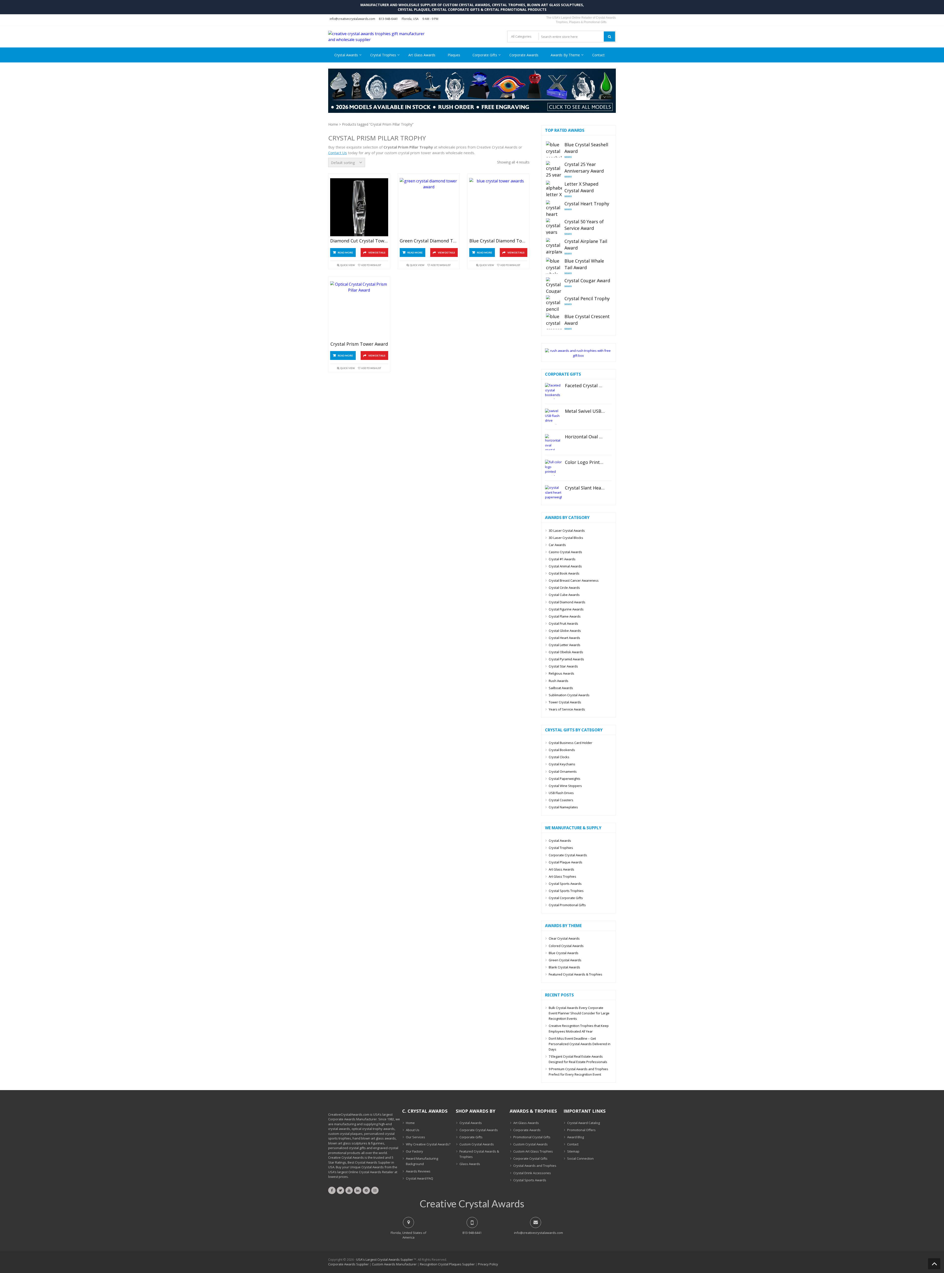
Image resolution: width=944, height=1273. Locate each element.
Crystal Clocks (559, 757)
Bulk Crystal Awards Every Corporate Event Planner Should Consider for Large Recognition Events (579, 1013)
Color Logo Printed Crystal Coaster (585, 462)
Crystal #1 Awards (562, 559)
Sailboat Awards (561, 688)
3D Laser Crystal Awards (567, 530)
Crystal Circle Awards (564, 587)
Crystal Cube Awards (564, 594)
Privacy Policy (488, 1264)
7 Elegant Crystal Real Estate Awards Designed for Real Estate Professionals (578, 1059)
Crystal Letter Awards (564, 645)
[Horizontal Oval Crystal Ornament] (553, 442)
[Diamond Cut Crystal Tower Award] (359, 207)
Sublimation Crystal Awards (569, 695)
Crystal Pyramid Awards (566, 659)
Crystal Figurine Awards (566, 609)
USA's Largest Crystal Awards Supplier (384, 1259)
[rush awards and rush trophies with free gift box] (578, 355)
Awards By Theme (565, 55)
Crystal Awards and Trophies (534, 1165)
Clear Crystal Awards (564, 938)
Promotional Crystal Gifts (531, 1137)
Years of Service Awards (567, 709)
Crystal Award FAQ (419, 1178)
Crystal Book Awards (564, 573)
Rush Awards (558, 681)
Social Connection (580, 1158)
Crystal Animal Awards (565, 566)
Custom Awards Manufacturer (394, 1264)
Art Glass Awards (421, 55)
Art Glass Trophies (562, 876)
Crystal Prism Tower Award (359, 344)
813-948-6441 (388, 19)
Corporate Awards (523, 55)
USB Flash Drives (561, 793)
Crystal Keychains (562, 764)
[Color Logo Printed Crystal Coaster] (553, 468)
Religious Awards (561, 673)
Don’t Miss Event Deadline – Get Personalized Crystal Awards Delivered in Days (579, 1043)
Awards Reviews (418, 1171)
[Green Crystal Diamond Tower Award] (429, 207)
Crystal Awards (346, 55)
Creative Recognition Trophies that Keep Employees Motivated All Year (579, 1028)
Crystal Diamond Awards (567, 602)
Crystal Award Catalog (583, 1123)
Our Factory (414, 1151)
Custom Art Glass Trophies (533, 1151)
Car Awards (557, 545)
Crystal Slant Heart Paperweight (585, 488)
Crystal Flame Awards (565, 616)
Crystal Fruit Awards (563, 623)
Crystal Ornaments (563, 771)
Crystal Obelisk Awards (566, 652)
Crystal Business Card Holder (570, 742)
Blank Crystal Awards (564, 967)
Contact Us (337, 152)
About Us (412, 1130)
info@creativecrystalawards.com (352, 19)
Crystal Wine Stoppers (565, 786)
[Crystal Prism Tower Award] (359, 310)
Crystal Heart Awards (564, 638)
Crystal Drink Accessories (532, 1173)
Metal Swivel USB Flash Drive (585, 411)
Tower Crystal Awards (565, 702)
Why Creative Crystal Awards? (428, 1144)
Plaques (454, 55)
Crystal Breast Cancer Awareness (574, 580)
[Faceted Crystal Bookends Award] (553, 391)
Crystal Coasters (561, 800)
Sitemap (573, 1151)
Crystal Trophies (383, 55)
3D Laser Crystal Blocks (566, 537)
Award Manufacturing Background (422, 1161)
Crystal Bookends (562, 750)
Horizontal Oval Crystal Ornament (585, 437)
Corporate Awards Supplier (348, 1264)
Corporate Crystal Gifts (530, 1158)
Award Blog (575, 1137)
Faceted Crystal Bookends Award (585, 385)
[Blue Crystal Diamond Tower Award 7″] (498, 207)
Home (333, 124)
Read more (345, 252)
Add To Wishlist (371, 265)
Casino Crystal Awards (565, 552)
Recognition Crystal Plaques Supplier (447, 1264)
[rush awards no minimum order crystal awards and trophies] (472, 111)
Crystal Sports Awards (565, 883)
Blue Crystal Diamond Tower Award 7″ (498, 241)
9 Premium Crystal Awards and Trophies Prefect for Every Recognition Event (578, 1072)
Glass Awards (469, 1164)
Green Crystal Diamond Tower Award (429, 241)
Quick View (347, 265)
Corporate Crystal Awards (568, 855)
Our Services (415, 1137)
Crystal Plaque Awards (565, 862)
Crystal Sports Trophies (566, 890)
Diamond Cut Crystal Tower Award (359, 241)
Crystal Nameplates (563, 807)
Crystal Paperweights (564, 778)
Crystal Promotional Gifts (567, 905)
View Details (376, 252)
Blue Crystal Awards (563, 953)
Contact (598, 55)
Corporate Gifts (484, 55)
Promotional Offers (581, 1130)
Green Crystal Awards (565, 960)
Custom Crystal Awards (476, 1144)
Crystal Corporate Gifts (566, 898)
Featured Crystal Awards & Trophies (575, 974)
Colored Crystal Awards (566, 946)
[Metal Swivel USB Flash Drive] (553, 417)
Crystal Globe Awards (565, 630)
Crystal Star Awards (563, 666)
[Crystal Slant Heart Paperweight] (553, 493)
